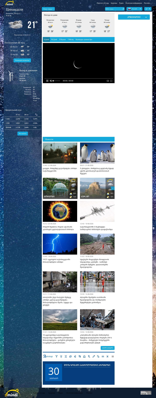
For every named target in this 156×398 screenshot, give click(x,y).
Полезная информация (74, 393)
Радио (121, 3)
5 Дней (46, 39)
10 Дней (54, 39)
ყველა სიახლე (107, 348)
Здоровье (114, 3)
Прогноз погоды (103, 3)
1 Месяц (71, 39)
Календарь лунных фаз (84, 39)
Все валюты (22, 133)
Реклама (147, 3)
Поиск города (47, 9)
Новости (49, 139)
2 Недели (62, 39)
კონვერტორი (133, 17)
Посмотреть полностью (22, 60)
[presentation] (44, 188)
